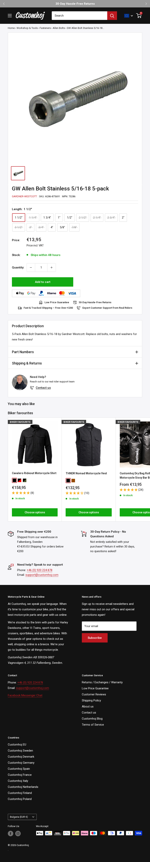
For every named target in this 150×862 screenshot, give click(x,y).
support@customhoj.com (41, 575)
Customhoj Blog (92, 718)
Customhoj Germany (21, 762)
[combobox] (79, 15)
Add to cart (42, 282)
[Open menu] (10, 15)
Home (11, 28)
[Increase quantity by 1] (51, 267)
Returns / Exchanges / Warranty (102, 682)
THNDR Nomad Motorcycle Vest (86, 473)
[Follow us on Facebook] (10, 833)
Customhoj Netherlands (23, 787)
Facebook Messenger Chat (25, 695)
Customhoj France (20, 775)
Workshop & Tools (27, 28)
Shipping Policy (91, 700)
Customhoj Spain (19, 768)
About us (88, 706)
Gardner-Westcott (24, 196)
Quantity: (18, 267)
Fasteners (45, 28)
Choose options (35, 512)
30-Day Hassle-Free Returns (95, 302)
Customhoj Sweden (20, 750)
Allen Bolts (59, 28)
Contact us (43, 387)
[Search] (112, 15)
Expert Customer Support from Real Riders (107, 307)
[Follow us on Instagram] (18, 833)
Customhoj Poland (20, 799)
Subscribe (95, 638)
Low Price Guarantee (57, 302)
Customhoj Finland (20, 793)
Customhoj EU (17, 744)
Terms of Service (93, 724)
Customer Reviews (94, 694)
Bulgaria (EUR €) (19, 816)
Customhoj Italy (18, 781)
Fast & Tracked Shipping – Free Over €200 (48, 307)
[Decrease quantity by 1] (31, 267)
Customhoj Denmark (21, 756)
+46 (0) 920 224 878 (39, 570)
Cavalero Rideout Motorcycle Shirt (34, 473)
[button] (21, 493)
